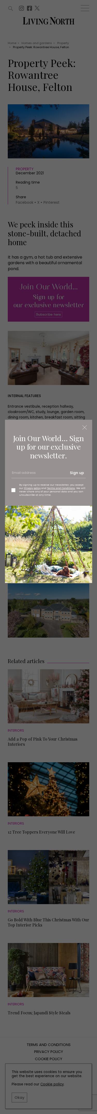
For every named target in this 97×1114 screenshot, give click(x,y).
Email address (23, 475)
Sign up (77, 472)
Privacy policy (32, 488)
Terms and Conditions (61, 488)
